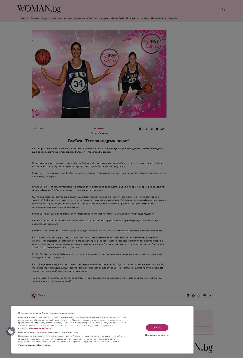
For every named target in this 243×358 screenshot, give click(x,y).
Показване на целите (157, 335)
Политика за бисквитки (40, 328)
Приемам (157, 327)
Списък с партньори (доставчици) (34, 345)
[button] (10, 331)
